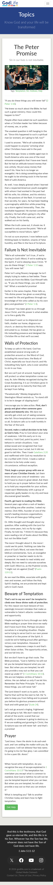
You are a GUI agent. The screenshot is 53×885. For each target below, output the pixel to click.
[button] (11, 860)
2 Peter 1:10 (32, 265)
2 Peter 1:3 (31, 304)
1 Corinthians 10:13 (33, 674)
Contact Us (12, 875)
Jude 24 (34, 705)
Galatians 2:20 (40, 452)
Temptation (20, 91)
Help (40, 91)
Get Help (11, 807)
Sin (27, 91)
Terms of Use (25, 875)
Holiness (33, 91)
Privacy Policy (39, 875)
